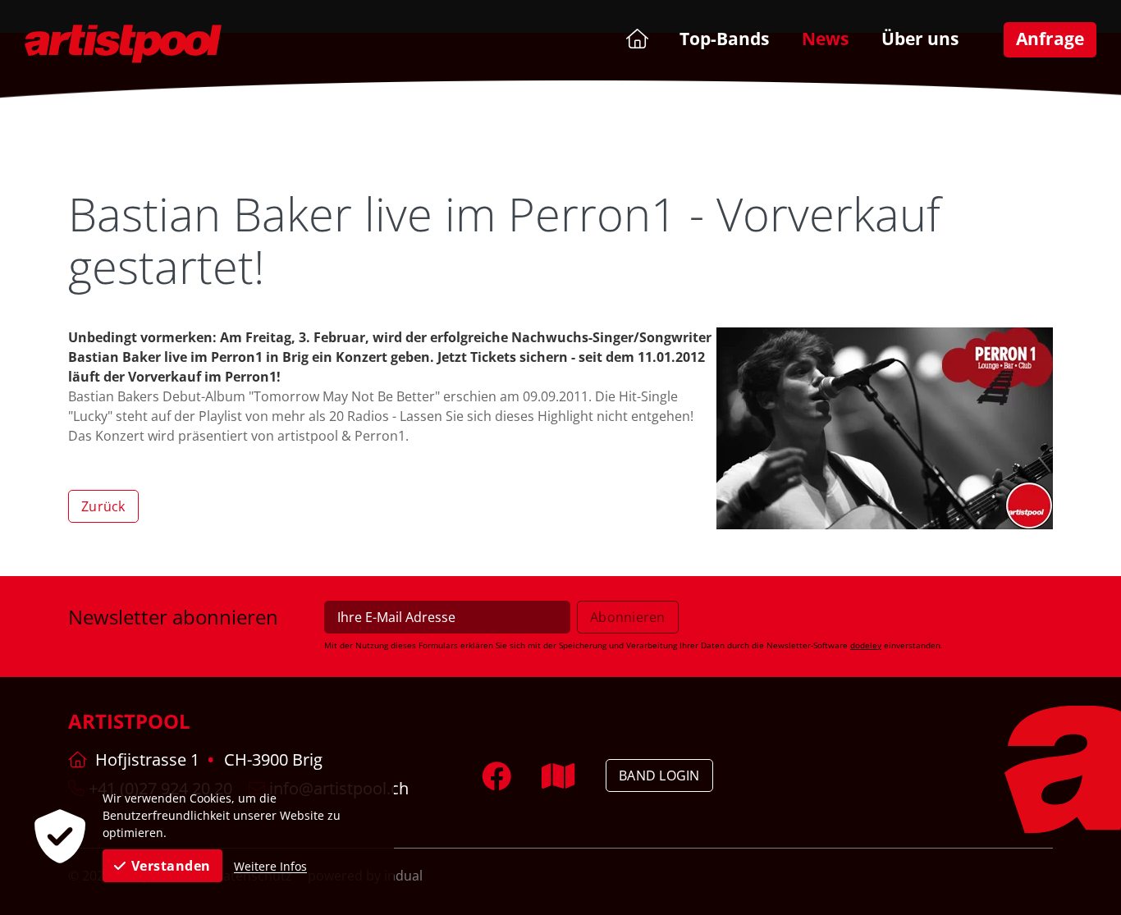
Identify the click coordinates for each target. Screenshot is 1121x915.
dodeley (865, 645)
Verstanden (171, 866)
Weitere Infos (270, 866)
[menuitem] (636, 38)
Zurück (103, 506)
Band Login (659, 775)
